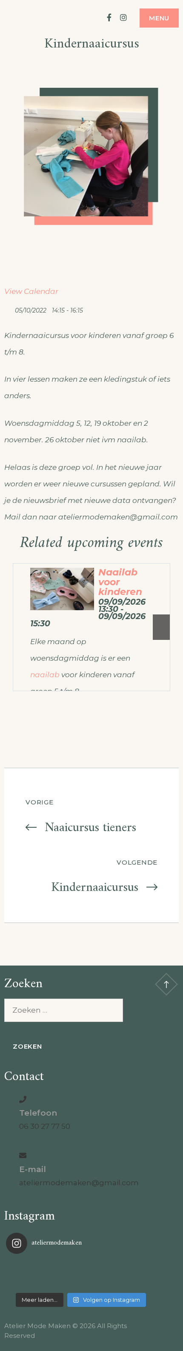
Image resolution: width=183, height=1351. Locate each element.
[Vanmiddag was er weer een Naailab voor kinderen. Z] (31, 1274)
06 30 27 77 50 (44, 1126)
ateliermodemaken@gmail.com (79, 1182)
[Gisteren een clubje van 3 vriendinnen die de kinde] (80, 1274)
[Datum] (8, 308)
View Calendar (31, 291)
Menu (159, 18)
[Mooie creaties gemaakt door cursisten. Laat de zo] (131, 1274)
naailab (45, 674)
